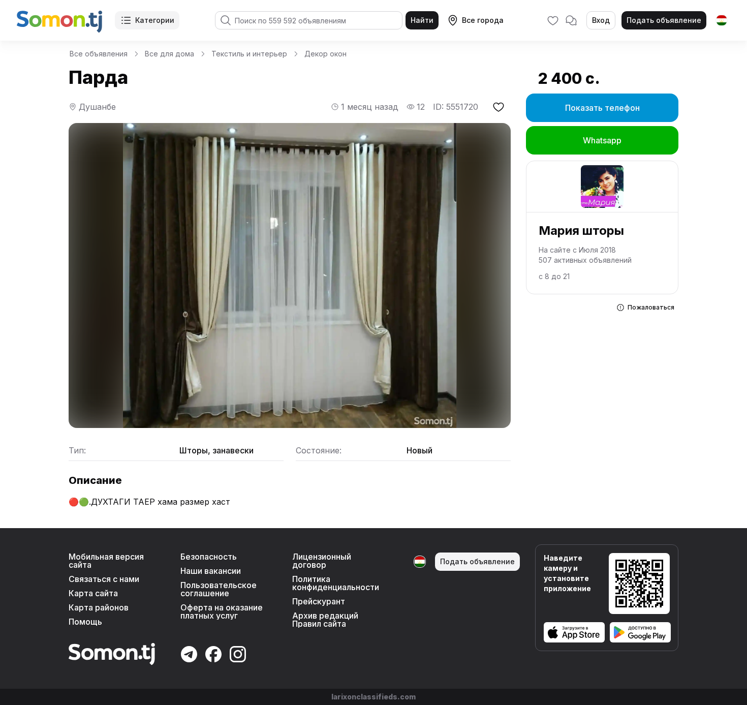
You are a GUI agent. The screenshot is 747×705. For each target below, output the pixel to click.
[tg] (721, 20)
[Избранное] (553, 20)
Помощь (85, 622)
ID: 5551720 (455, 106)
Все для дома (169, 53)
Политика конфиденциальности (335, 583)
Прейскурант (318, 601)
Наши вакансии (210, 571)
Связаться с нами (104, 579)
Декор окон (325, 53)
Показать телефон (602, 108)
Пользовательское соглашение (218, 589)
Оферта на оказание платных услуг (221, 611)
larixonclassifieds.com (373, 696)
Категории (154, 20)
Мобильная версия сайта (106, 561)
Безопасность (208, 557)
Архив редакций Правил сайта (325, 619)
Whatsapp (602, 140)
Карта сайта (93, 593)
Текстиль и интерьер (249, 53)
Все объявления (99, 53)
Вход (601, 20)
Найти (422, 20)
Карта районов (99, 607)
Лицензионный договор (321, 561)
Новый (419, 450)
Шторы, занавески (216, 450)
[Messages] (571, 20)
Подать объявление (664, 20)
